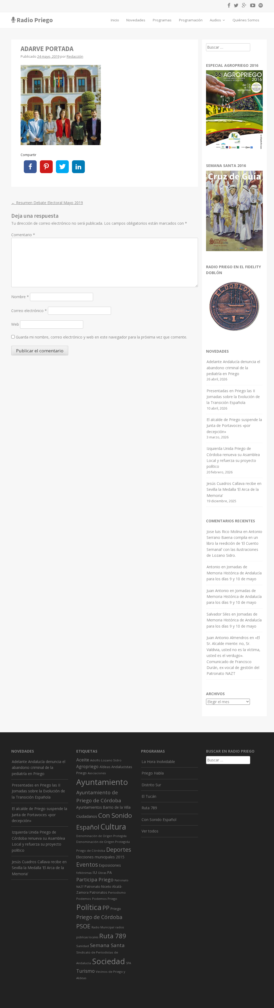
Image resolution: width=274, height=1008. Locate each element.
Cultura (113, 827)
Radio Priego (35, 20)
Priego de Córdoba (99, 917)
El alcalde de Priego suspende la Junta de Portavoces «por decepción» (234, 425)
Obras (102, 873)
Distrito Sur (151, 784)
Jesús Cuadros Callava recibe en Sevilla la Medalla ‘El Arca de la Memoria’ (234, 489)
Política (88, 907)
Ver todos (150, 831)
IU (95, 872)
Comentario (23, 234)
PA (109, 872)
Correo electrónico (29, 310)
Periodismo (117, 892)
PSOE (83, 926)
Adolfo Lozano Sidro (105, 760)
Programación (191, 20)
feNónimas (84, 873)
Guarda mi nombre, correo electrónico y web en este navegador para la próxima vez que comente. (101, 337)
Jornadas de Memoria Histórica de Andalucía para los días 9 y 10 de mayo (234, 572)
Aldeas (105, 767)
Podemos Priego (104, 899)
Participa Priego (94, 879)
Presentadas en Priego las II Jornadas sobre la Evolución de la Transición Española (233, 396)
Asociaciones (97, 773)
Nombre (20, 296)
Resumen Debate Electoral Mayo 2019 (47, 202)
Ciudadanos (86, 816)
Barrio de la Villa (117, 807)
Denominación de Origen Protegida (101, 836)
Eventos (87, 864)
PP (105, 908)
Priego (116, 908)
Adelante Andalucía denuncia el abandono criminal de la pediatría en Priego (233, 367)
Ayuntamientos (89, 807)
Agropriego (87, 766)
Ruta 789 (112, 935)
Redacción (75, 56)
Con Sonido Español (159, 819)
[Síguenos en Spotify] (259, 6)
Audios (216, 20)
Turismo (85, 971)
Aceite (82, 760)
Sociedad (108, 961)
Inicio (115, 20)
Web (15, 324)
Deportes (118, 849)
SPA (128, 963)
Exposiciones (110, 865)
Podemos (83, 899)
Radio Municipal (103, 927)
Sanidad (82, 946)
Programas (162, 20)
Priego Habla (153, 773)
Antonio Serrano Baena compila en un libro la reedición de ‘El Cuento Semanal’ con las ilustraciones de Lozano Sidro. (234, 543)
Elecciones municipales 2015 (100, 856)
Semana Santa (107, 945)
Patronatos (98, 892)
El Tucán (149, 796)
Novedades (135, 20)
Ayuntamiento (102, 782)
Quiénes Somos (246, 20)
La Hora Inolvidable (158, 761)
